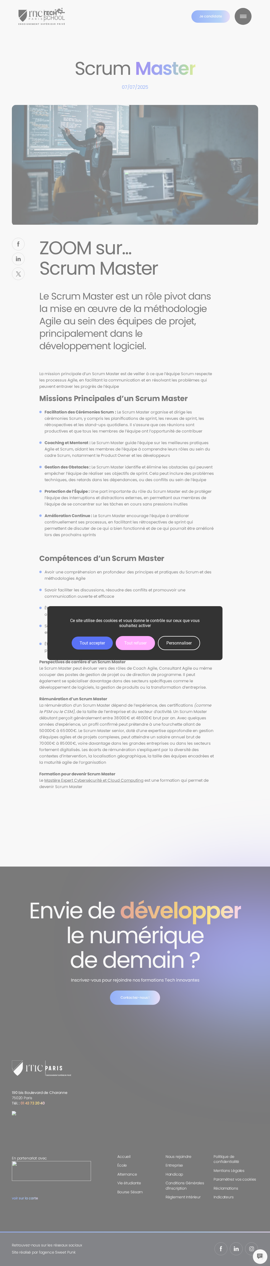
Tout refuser (135, 642)
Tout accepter (92, 642)
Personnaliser (179, 642)
